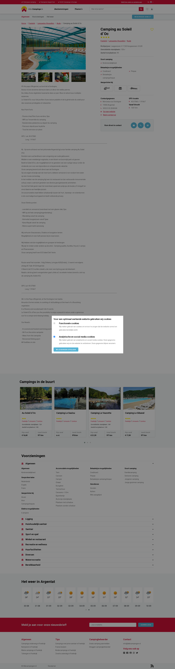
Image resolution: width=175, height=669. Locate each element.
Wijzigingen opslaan (66, 349)
